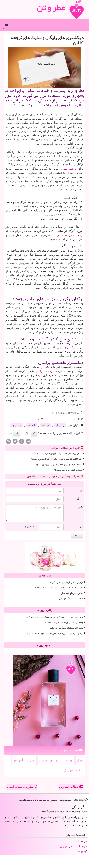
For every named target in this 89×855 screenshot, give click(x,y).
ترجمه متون (68, 168)
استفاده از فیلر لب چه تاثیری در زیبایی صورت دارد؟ (58, 464)
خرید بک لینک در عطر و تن (73, 846)
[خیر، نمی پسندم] (16, 433)
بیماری (54, 760)
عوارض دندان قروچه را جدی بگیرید (66, 582)
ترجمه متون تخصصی (70, 235)
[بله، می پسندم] (34, 433)
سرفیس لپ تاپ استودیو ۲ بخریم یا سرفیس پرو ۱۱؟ (58, 453)
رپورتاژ (60, 425)
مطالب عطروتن (69, 786)
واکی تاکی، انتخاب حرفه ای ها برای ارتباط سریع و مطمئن (56, 459)
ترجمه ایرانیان (45, 371)
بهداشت (68, 760)
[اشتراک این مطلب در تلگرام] (28, 441)
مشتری (16, 425)
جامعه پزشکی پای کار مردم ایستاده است (64, 622)
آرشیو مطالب (80, 851)
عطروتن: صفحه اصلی (21, 786)
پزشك (43, 760)
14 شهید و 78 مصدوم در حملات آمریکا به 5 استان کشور (57, 587)
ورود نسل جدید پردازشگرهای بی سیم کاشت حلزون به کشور (54, 617)
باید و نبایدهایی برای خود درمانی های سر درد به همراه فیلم (55, 633)
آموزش (18, 760)
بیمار (80, 760)
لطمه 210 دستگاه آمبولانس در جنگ (66, 628)
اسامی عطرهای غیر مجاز (72, 593)
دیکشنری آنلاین (66, 347)
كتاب (79, 770)
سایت (45, 425)
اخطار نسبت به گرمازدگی (71, 598)
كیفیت (31, 425)
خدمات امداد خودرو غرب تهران (68, 469)
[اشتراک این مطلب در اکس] (15, 441)
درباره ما (82, 841)
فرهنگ (68, 770)
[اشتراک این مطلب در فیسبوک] (22, 441)
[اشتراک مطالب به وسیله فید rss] (8, 441)
